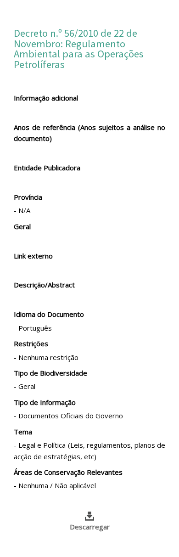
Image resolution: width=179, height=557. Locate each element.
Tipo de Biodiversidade (50, 372)
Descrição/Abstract (44, 284)
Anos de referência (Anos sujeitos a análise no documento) (89, 133)
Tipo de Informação (45, 402)
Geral (22, 226)
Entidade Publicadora (47, 167)
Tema (23, 431)
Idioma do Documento (49, 314)
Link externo (33, 255)
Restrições (31, 343)
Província (28, 197)
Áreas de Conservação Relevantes (68, 472)
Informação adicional (46, 97)
